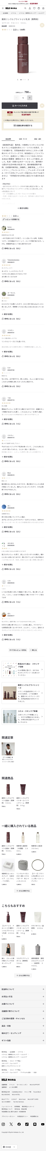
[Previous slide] (18, 80)
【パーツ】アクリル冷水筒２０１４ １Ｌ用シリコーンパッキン (37, 877)
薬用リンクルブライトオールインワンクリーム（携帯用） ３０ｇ (22, 801)
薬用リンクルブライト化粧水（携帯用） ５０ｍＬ (8, 800)
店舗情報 (4, 1084)
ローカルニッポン (22, 1084)
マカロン (10, 330)
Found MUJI (37, 1092)
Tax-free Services (18, 1102)
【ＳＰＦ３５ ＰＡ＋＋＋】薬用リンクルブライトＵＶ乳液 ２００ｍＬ (8, 931)
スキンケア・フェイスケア (10, 1063)
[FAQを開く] (39, 7)
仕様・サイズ (23, 139)
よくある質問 (13, 1087)
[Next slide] (28, 80)
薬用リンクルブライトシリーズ (11, 1066)
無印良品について (7, 1109)
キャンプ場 (27, 1092)
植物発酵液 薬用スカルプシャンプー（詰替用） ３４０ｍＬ (37, 962)
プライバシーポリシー (8, 1116)
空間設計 (4, 1087)
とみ (9, 581)
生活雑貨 (5, 13)
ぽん (9, 613)
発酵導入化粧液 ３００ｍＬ (37, 847)
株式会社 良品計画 (21, 1109)
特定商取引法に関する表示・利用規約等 (14, 1112)
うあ (9, 398)
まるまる (10, 543)
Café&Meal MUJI (17, 1092)
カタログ (14, 1099)
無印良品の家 (6, 1092)
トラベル (13, 13)
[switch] (42, 25)
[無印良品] (9, 1080)
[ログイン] (30, 7)
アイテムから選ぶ (25, 1072)
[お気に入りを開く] (34, 7)
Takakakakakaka (13, 260)
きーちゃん (11, 293)
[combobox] (9, 1147)
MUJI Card (22, 1099)
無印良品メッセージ (28, 1106)
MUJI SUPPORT (35, 1084)
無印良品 (4, 1052)
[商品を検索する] (25, 7)
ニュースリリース (7, 1106)
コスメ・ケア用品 (15, 1061)
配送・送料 (37, 139)
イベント (12, 1084)
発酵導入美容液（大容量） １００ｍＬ (22, 848)
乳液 (35, 1072)
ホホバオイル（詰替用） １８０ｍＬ (37, 928)
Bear (9, 473)
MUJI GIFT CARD (33, 1099)
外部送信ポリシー (22, 1116)
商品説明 (8, 139)
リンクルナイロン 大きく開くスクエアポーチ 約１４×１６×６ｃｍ (22, 877)
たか (9, 368)
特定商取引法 (34, 1116)
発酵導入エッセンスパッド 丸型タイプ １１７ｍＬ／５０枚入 (8, 877)
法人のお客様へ (6, 1102)
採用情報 (17, 1106)
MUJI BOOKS (6, 1094)
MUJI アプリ (5, 1099)
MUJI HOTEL (16, 1094)
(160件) (22, 29)
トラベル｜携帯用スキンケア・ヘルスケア (31, 13)
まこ (9, 506)
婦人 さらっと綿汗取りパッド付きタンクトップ (8, 960)
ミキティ (10, 435)
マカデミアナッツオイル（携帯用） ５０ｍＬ (22, 960)
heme (9, 227)
